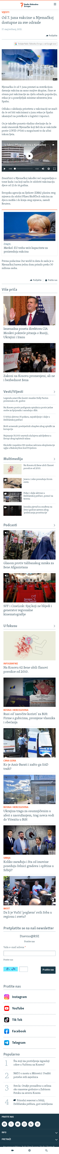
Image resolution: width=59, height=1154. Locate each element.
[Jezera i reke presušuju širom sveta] (12, 483)
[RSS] (31, 1124)
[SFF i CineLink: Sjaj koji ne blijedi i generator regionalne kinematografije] (29, 587)
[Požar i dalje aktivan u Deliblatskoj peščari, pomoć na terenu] (12, 497)
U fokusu (10, 626)
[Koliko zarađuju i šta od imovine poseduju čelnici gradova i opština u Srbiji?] (29, 840)
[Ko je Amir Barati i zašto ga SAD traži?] (29, 742)
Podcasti (10, 525)
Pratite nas (48, 970)
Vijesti (5, 12)
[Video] (12, 1150)
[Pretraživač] (46, 1150)
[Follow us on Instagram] (24, 1124)
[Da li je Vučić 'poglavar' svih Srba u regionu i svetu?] (29, 890)
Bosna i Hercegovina (15, 710)
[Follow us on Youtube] (17, 1124)
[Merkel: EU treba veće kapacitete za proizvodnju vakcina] (29, 226)
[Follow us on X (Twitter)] (11, 1124)
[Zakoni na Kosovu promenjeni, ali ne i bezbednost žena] (29, 357)
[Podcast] (29, 1150)
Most (6, 908)
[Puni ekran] (54, 169)
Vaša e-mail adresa (14, 947)
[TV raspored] (37, 1124)
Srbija (6, 858)
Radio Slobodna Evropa (21, 149)
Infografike (10, 664)
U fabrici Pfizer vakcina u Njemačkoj (25, 145)
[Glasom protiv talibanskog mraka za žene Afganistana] (29, 545)
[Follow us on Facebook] (4, 1124)
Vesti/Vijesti (13, 392)
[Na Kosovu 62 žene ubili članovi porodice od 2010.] (12, 469)
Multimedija (13, 459)
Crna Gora (9, 761)
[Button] (51, 36)
